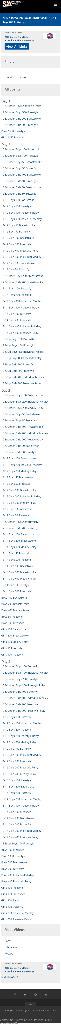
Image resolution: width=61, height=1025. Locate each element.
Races (8, 941)
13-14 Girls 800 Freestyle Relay (19, 333)
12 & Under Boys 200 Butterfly (19, 522)
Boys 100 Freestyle (12, 850)
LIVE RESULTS (10, 977)
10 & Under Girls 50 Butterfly (18, 193)
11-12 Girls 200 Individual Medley (21, 496)
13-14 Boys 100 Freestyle (16, 780)
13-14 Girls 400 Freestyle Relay (19, 837)
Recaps (9, 953)
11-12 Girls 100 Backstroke (17, 238)
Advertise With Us (11, 1023)
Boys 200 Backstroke (14, 862)
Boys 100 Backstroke (14, 597)
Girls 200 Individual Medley (17, 913)
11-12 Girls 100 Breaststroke (18, 490)
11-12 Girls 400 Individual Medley (21, 257)
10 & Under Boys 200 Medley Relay (22, 408)
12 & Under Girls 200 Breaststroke (22, 282)
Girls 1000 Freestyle (13, 894)
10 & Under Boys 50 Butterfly (19, 168)
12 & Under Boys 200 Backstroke (21, 106)
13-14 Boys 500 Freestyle (16, 559)
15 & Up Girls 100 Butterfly (17, 364)
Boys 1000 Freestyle (13, 856)
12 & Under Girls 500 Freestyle (19, 125)
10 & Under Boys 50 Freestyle (19, 420)
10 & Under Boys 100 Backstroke (21, 149)
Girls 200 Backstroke (13, 900)
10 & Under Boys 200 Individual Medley (24, 401)
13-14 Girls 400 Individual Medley (21, 326)
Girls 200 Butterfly (12, 907)
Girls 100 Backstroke (13, 629)
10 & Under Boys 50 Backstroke (20, 414)
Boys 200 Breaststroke (15, 604)
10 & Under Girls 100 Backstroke (21, 174)
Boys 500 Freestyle (12, 623)
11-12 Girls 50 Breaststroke (18, 263)
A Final (8, 77)
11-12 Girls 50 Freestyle (15, 515)
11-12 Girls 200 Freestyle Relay (19, 767)
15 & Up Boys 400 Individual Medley (22, 351)
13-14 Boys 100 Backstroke (17, 534)
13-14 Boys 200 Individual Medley (21, 799)
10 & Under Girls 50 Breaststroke (21, 187)
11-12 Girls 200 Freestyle (16, 761)
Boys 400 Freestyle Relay (16, 881)
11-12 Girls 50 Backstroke (16, 509)
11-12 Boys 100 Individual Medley (21, 723)
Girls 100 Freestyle (12, 887)
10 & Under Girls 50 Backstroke (20, 446)
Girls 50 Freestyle (11, 648)
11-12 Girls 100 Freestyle (16, 244)
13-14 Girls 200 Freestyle (16, 320)
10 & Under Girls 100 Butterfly (19, 691)
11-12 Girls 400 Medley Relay (18, 774)
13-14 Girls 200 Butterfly (16, 824)
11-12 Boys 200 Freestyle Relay (20, 736)
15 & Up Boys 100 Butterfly (17, 339)
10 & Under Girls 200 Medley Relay (22, 439)
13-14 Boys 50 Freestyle (15, 553)
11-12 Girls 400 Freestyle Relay (19, 250)
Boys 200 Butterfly (12, 869)
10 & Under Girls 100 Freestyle (19, 181)
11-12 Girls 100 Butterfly (16, 748)
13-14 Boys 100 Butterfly (16, 288)
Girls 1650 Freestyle (13, 137)
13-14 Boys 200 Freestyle (16, 295)
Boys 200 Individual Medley (17, 875)
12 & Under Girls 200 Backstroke (21, 118)
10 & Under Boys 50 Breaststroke (21, 162)
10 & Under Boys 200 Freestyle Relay (23, 685)
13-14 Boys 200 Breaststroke (19, 540)
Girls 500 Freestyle (12, 654)
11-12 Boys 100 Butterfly (16, 717)
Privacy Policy (42, 1020)
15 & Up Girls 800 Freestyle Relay (21, 383)
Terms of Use (23, 1020)
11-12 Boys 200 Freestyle (16, 729)
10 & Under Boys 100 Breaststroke (22, 395)
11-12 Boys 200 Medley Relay (18, 471)
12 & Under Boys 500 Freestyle (19, 112)
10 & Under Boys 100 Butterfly (19, 666)
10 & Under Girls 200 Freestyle (19, 704)
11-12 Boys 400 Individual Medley (21, 219)
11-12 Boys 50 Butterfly (15, 231)
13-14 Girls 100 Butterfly (16, 314)
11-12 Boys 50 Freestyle (15, 483)
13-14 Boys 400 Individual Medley (21, 301)
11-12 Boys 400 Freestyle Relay (20, 212)
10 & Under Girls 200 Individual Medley (24, 433)
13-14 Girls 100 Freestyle (16, 812)
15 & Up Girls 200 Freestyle (17, 371)
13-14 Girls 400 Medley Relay (18, 578)
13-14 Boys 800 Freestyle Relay (20, 307)
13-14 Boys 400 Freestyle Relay (20, 805)
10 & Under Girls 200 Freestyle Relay (23, 710)
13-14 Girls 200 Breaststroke (18, 572)
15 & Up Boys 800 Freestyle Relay (21, 358)
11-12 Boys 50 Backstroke (17, 477)
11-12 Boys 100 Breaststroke (19, 458)
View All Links (16, 46)
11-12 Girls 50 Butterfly (15, 269)
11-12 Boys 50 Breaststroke (18, 225)
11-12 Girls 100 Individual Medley (21, 755)
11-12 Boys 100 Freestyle (16, 206)
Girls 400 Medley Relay (14, 642)
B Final (23, 77)
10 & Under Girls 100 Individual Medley (24, 698)
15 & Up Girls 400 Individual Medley (22, 377)
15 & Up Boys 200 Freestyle (17, 345)
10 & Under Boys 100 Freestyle (19, 155)
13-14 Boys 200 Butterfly (16, 793)
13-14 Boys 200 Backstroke (17, 786)
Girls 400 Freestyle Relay (16, 919)
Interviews (11, 947)
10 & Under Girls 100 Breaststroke (22, 427)
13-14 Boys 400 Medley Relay (18, 547)
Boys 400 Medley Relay (15, 610)
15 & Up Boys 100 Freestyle (17, 843)
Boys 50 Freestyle (12, 616)
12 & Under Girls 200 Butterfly (19, 528)
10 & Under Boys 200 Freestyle (19, 679)
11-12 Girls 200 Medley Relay (18, 503)
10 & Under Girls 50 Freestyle (18, 452)
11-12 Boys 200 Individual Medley (21, 465)
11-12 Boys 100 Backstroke (17, 200)
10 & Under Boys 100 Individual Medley (24, 672)
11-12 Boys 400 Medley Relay (18, 742)
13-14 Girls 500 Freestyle (16, 591)
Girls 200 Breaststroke (15, 635)
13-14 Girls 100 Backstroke (17, 566)
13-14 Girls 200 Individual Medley (21, 831)
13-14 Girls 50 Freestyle (15, 585)
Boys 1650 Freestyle (13, 131)
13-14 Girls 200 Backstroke (17, 818)
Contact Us (6, 1020)
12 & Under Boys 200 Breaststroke (22, 276)
